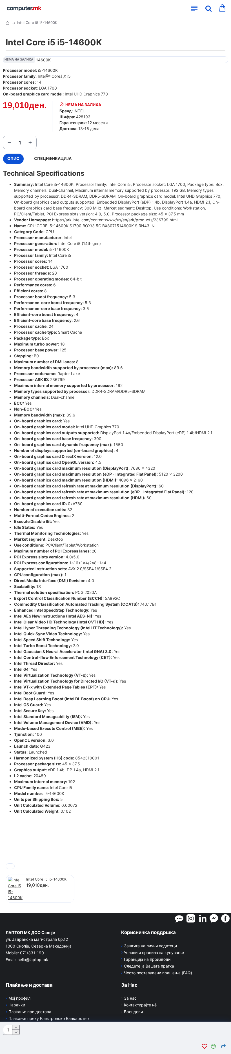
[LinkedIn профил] (202, 918)
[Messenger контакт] (214, 918)
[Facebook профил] (225, 918)
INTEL (79, 110)
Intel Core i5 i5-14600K (46, 879)
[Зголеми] (30, 142)
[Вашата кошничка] (222, 8)
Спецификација (53, 158)
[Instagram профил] (190, 918)
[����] (207, 8)
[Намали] (9, 142)
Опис (13, 158)
